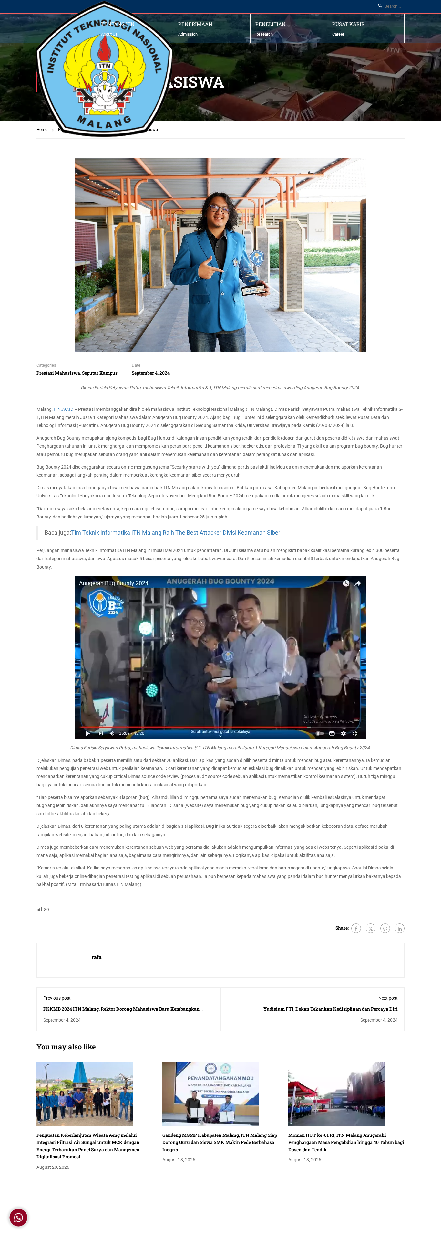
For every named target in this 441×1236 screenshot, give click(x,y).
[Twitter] (370, 928)
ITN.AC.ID (63, 409)
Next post (388, 998)
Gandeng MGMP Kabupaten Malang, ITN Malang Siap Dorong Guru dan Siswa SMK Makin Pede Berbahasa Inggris (219, 1142)
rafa (97, 957)
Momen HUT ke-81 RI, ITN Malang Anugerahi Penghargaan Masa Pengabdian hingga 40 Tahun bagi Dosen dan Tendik (346, 1142)
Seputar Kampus (100, 373)
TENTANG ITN (118, 24)
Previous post (57, 998)
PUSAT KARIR (348, 24)
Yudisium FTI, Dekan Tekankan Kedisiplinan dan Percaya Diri (330, 1009)
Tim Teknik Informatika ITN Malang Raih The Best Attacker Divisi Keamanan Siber (175, 532)
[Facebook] (356, 928)
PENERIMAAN (195, 24)
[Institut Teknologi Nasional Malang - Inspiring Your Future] (104, 69)
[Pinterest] (385, 928)
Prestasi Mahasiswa (58, 373)
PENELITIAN (270, 24)
